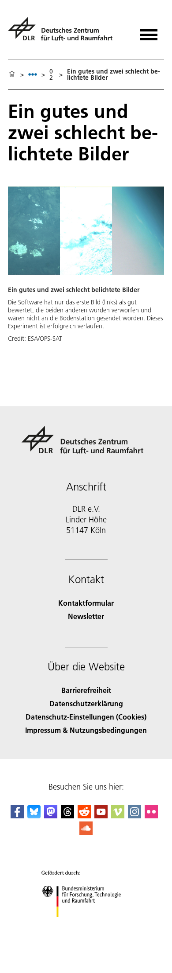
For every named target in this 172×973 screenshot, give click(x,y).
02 (51, 74)
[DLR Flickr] (151, 815)
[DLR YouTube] (101, 815)
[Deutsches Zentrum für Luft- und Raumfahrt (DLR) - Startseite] (64, 32)
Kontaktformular (86, 602)
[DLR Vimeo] (117, 815)
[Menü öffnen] (148, 31)
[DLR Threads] (67, 815)
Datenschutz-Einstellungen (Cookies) (86, 716)
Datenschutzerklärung (86, 703)
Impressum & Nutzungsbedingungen (86, 730)
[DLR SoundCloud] (86, 832)
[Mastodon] (50, 815)
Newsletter (86, 616)
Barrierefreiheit (86, 690)
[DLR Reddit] (84, 815)
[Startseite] (12, 74)
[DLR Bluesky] (34, 815)
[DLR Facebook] (17, 815)
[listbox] (32, 74)
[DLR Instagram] (134, 815)
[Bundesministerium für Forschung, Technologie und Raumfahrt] (86, 926)
